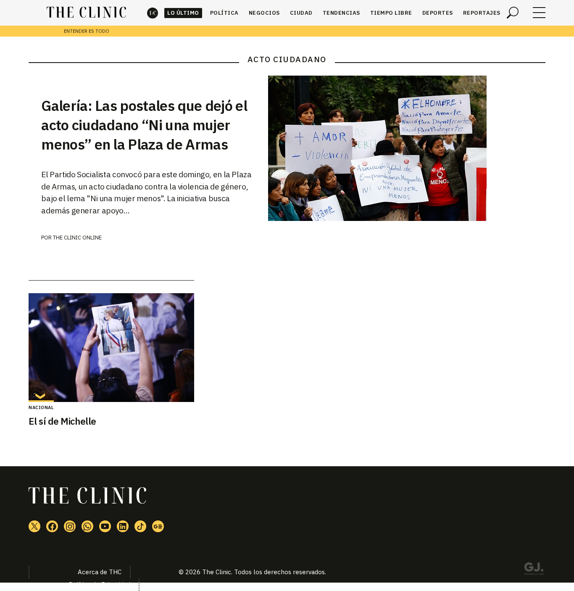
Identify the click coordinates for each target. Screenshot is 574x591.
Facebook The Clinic (52, 526)
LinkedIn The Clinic (123, 526)
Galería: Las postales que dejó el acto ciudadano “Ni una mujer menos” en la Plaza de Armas (144, 124)
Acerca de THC (99, 572)
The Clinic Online (77, 237)
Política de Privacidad (99, 584)
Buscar (513, 12)
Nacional (41, 407)
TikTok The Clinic (140, 526)
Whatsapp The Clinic (87, 526)
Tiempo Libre (391, 12)
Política (224, 12)
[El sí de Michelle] (111, 347)
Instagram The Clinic (70, 526)
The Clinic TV (105, 526)
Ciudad (301, 12)
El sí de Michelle (62, 421)
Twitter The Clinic (34, 526)
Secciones (539, 12)
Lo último (183, 12)
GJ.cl (533, 569)
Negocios (264, 12)
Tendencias (341, 12)
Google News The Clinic (158, 526)
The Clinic (152, 13)
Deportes (437, 12)
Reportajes (481, 12)
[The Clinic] (86, 12)
